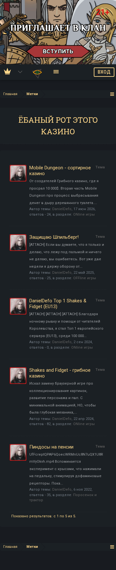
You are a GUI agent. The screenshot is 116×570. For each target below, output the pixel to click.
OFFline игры (84, 278)
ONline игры (84, 214)
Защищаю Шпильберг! (54, 237)
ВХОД (104, 72)
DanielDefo (62, 209)
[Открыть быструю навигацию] (112, 94)
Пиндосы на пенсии (51, 447)
